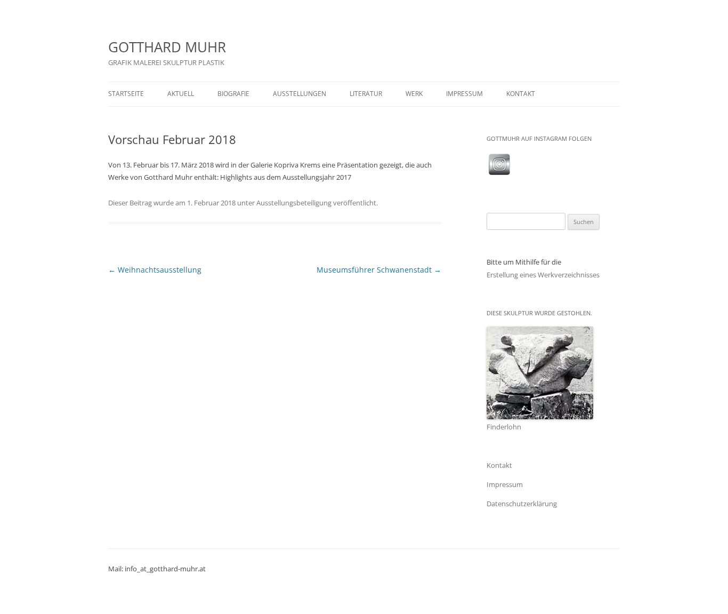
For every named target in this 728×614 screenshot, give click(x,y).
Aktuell (180, 93)
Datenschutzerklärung (522, 503)
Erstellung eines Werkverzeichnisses (543, 275)
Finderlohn (504, 427)
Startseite (126, 93)
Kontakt (520, 93)
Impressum (505, 484)
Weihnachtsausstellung (154, 270)
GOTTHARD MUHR (167, 47)
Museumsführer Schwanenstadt (379, 270)
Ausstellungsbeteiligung (293, 203)
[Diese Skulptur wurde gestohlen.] (540, 416)
